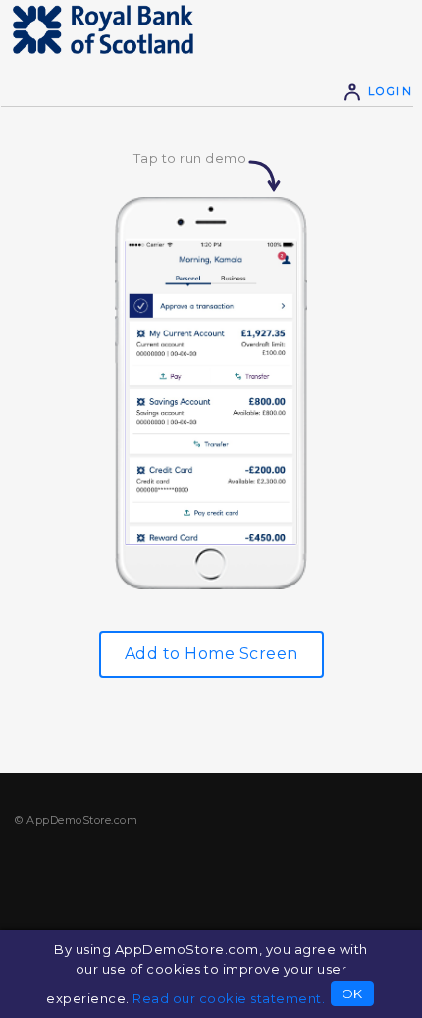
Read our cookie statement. (228, 998)
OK (352, 993)
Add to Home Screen (211, 653)
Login (387, 91)
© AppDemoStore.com (76, 820)
